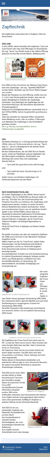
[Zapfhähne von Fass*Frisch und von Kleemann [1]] (25, 327)
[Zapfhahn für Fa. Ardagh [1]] (37, 381)
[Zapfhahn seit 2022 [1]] (38, 416)
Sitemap (18, 447)
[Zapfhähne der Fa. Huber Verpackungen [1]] (19, 282)
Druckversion (10, 447)
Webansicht (43, 449)
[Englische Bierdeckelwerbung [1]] (25, 68)
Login (45, 447)
